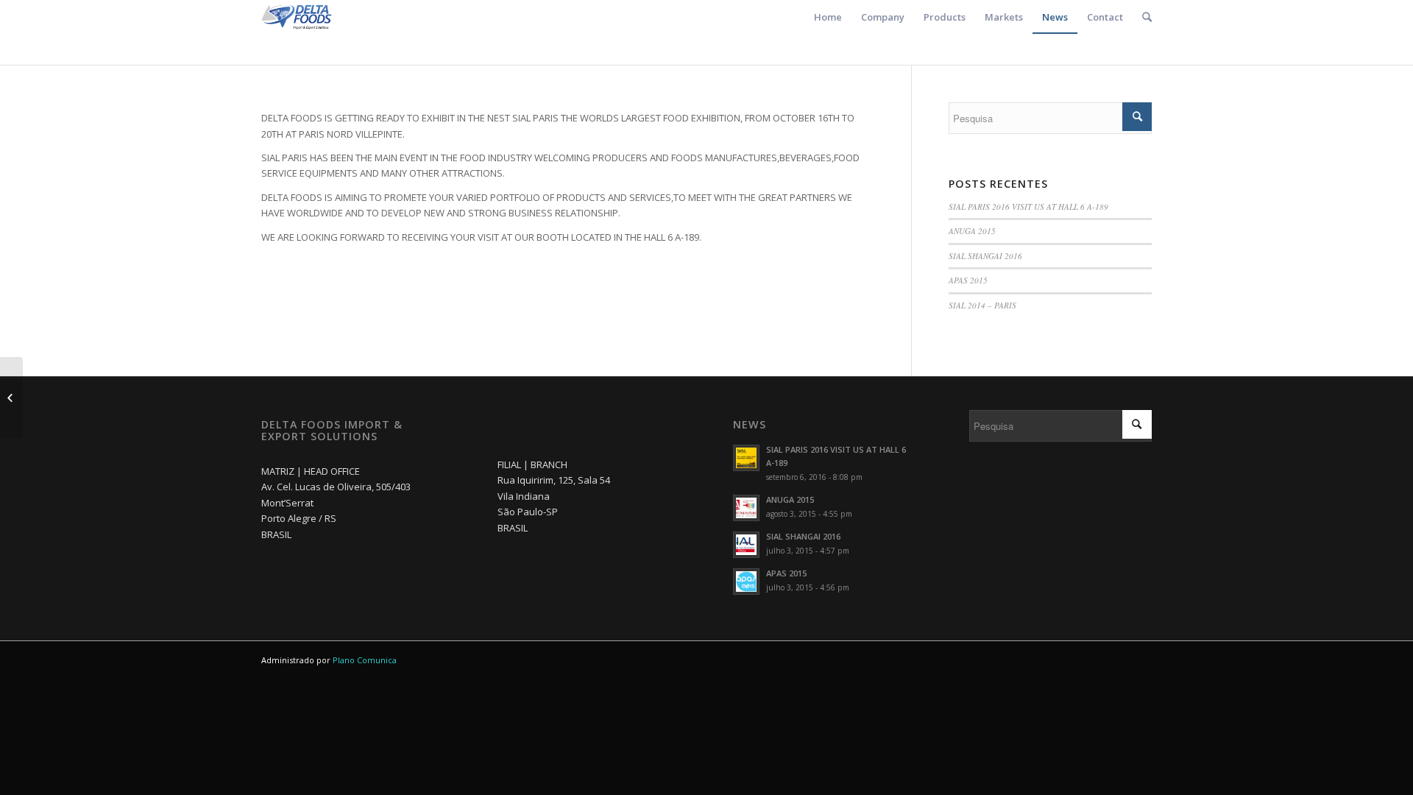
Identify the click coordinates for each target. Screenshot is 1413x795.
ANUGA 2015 (972, 230)
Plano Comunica (365, 659)
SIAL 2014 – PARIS (982, 305)
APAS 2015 (968, 280)
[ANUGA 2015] (11, 397)
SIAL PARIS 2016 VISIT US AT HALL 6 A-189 (1028, 206)
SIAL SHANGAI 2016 (985, 255)
